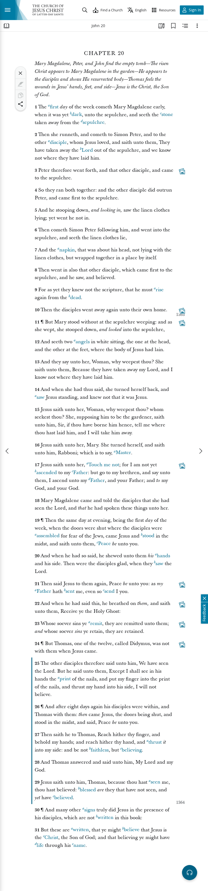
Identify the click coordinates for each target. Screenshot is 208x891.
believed (63, 797)
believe (131, 830)
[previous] (7, 451)
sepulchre (94, 122)
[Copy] (20, 95)
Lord (87, 150)
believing (132, 750)
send (109, 591)
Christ (51, 837)
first (54, 106)
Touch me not (103, 464)
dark (77, 114)
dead (75, 297)
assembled (48, 536)
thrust (155, 742)
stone (167, 114)
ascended (46, 472)
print (65, 679)
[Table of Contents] (6, 25)
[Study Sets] (161, 26)
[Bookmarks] (173, 26)
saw (40, 397)
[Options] (197, 26)
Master (123, 452)
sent (70, 591)
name (79, 845)
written (105, 817)
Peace (104, 543)
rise (160, 289)
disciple (58, 142)
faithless (100, 750)
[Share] (20, 104)
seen (155, 782)
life (40, 845)
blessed (88, 789)
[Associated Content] (182, 171)
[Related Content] (185, 26)
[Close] (20, 73)
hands (163, 555)
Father (80, 472)
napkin (67, 250)
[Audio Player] (189, 872)
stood (148, 536)
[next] (200, 451)
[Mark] (20, 84)
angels (83, 341)
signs (89, 809)
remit (96, 623)
